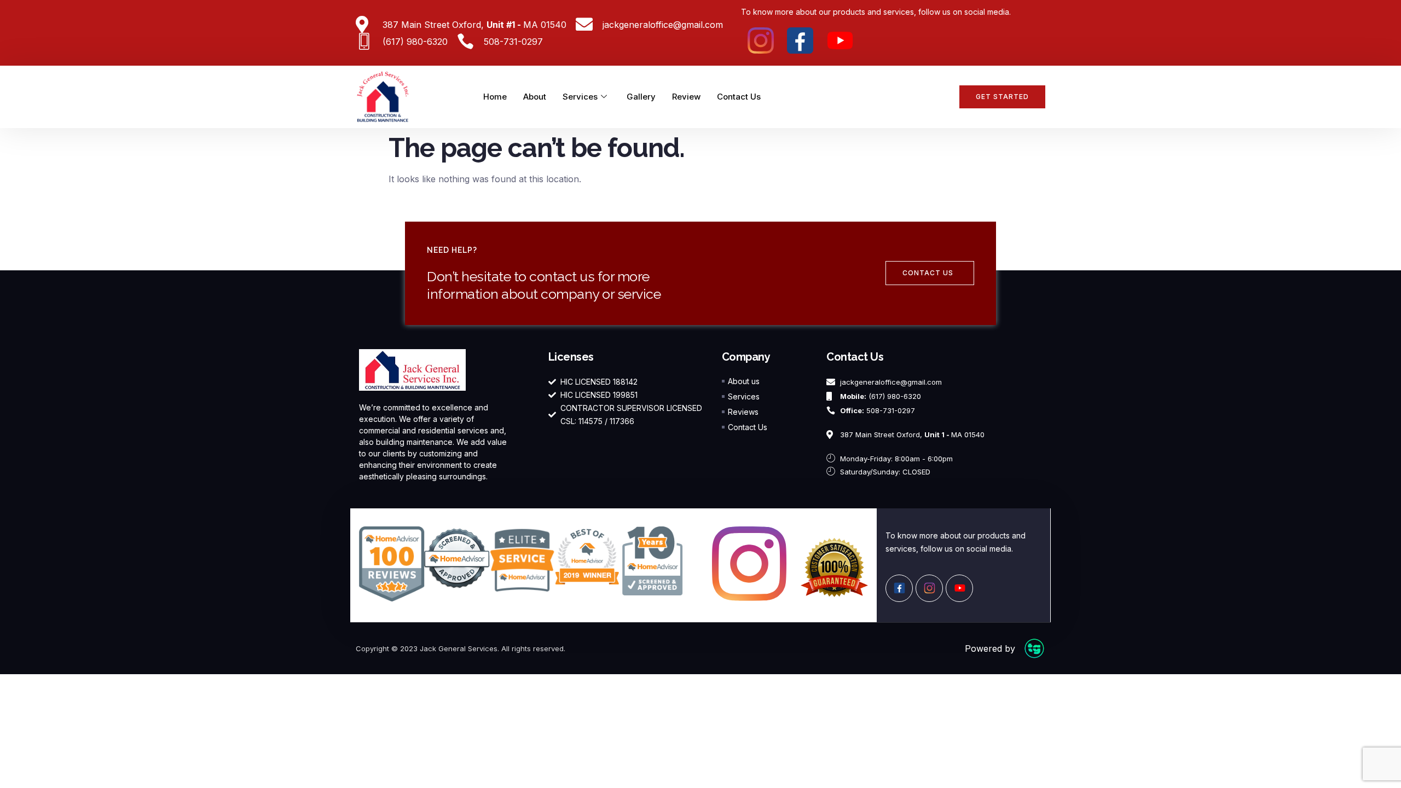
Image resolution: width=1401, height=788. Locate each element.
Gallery (641, 96)
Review (686, 96)
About (534, 96)
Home (495, 96)
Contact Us (739, 96)
